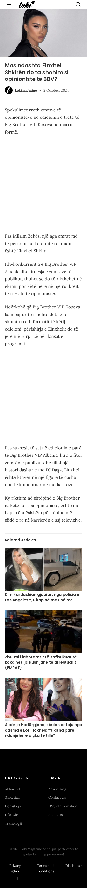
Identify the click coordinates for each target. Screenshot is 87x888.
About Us (55, 815)
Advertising (57, 789)
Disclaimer (73, 865)
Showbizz (12, 797)
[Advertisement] (43, 185)
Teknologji (13, 823)
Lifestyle (11, 815)
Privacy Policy (15, 868)
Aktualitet (12, 789)
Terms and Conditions (45, 868)
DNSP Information (62, 806)
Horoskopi (13, 806)
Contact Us (57, 797)
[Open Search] (78, 4)
